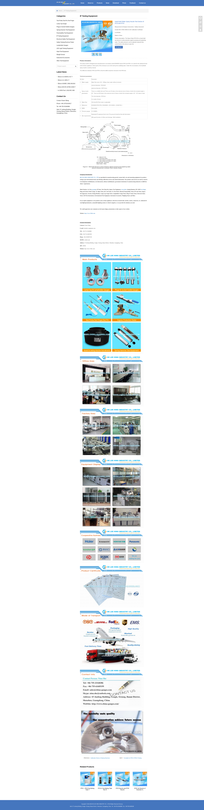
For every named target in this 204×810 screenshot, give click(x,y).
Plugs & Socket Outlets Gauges (65, 26)
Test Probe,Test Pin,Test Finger (65, 20)
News (107, 3)
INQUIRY (119, 47)
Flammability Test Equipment (65, 33)
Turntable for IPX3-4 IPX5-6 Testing (133, 758)
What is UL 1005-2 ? (63, 80)
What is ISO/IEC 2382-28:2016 (66, 83)
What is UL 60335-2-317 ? (65, 76)
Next (110, 36)
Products (99, 3)
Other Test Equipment (63, 60)
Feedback (133, 3)
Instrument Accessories (63, 57)
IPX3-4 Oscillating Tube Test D (105, 789)
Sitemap (121, 804)
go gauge (94, 189)
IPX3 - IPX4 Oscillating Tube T (87, 789)
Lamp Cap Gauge (62, 23)
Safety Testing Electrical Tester (65, 42)
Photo (124, 3)
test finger (143, 189)
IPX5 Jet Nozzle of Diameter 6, (139, 789)
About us (90, 3)
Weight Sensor (61, 54)
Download (116, 3)
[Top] (200, 30)
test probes (124, 189)
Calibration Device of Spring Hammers (100, 758)
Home (82, 3)
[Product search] (75, 66)
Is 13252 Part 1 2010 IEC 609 (66, 90)
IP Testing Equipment (63, 36)
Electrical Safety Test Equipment (66, 39)
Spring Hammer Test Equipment (66, 30)
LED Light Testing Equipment (65, 48)
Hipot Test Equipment (63, 51)
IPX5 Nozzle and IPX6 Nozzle (122, 789)
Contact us (142, 3)
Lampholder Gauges (62, 45)
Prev (83, 36)
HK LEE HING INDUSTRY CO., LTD (89, 177)
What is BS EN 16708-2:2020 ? (67, 87)
